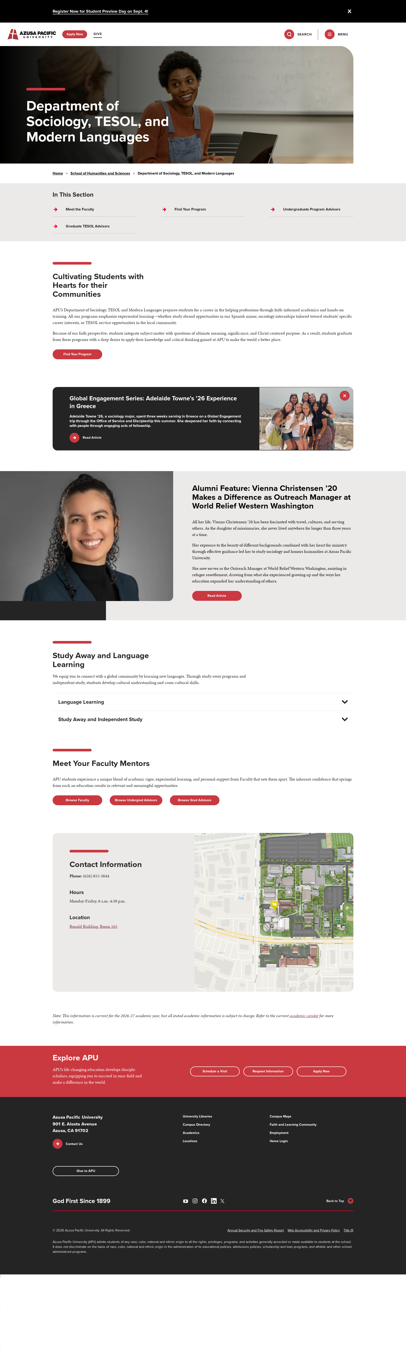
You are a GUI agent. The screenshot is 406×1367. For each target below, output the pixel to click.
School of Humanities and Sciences (100, 173)
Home (58, 173)
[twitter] (223, 1201)
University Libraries (197, 1116)
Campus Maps (280, 1116)
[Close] (349, 11)
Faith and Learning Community (293, 1124)
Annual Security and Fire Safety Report (255, 1230)
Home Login (279, 1141)
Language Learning (81, 702)
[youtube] (185, 1201)
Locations (190, 1141)
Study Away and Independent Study (100, 719)
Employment (279, 1132)
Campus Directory (196, 1124)
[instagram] (195, 1201)
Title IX (348, 1230)
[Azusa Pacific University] (32, 34)
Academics (191, 1132)
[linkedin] (214, 1201)
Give (98, 33)
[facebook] (204, 1200)
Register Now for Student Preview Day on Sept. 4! (100, 11)
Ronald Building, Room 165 (93, 926)
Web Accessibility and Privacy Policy (314, 1230)
